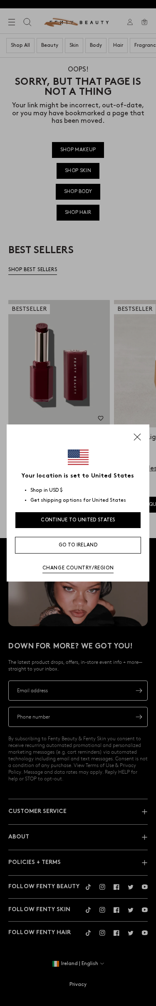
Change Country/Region (78, 568)
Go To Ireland (78, 545)
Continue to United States (78, 520)
